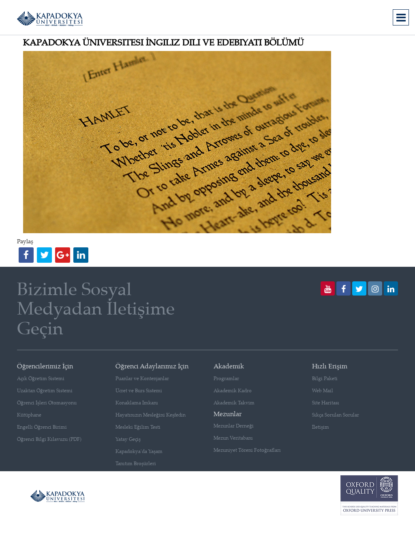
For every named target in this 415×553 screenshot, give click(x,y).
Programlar (226, 378)
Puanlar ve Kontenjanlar (142, 378)
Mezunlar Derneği (234, 425)
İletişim (320, 426)
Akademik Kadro (233, 390)
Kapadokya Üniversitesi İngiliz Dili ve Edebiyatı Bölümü (163, 42)
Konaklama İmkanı (137, 402)
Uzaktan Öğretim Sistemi (45, 390)
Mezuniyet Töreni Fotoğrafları (247, 450)
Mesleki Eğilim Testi (138, 426)
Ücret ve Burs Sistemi (139, 390)
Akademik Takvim (234, 402)
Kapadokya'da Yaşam (139, 451)
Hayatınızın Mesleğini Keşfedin (151, 414)
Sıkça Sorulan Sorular (335, 414)
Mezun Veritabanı (233, 437)
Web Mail (322, 390)
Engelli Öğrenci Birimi (42, 426)
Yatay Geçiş (128, 439)
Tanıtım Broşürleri (136, 463)
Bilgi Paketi (325, 378)
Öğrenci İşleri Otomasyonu (47, 402)
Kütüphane (29, 414)
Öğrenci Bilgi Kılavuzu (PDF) (49, 439)
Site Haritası (325, 402)
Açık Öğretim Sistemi (40, 378)
